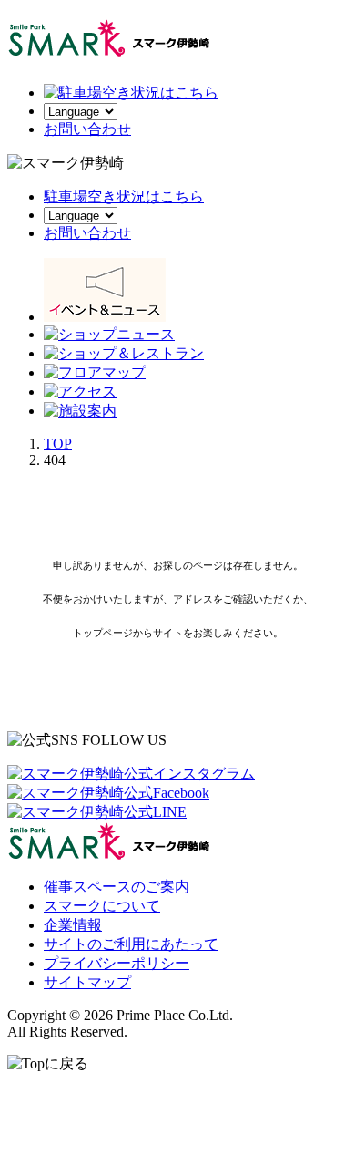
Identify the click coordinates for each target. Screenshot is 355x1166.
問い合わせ (87, 129)
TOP (58, 443)
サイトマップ (87, 982)
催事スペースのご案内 (116, 886)
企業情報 (73, 925)
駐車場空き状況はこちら (124, 196)
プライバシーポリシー (116, 963)
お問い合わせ (87, 233)
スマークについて (102, 905)
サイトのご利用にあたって (131, 944)
